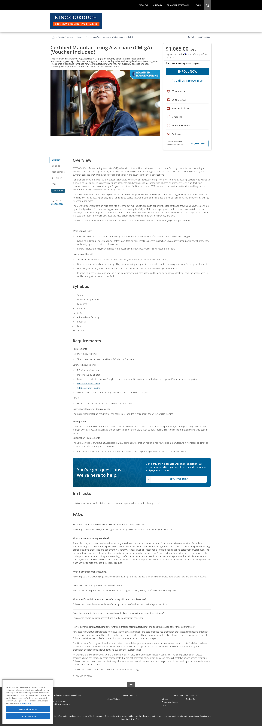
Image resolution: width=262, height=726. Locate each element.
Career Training (113, 699)
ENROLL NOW (187, 71)
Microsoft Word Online (88, 383)
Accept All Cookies (28, 709)
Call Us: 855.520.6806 (199, 37)
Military (165, 699)
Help (164, 705)
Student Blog (191, 699)
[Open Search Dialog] (207, 5)
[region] (27, 701)
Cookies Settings (28, 716)
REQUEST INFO (198, 143)
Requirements (58, 172)
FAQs (54, 184)
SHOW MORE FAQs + (83, 676)
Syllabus (56, 166)
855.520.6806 (57, 204)
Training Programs (65, 37)
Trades (79, 37)
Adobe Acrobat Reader (88, 387)
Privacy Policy (135, 719)
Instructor (57, 178)
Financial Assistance (170, 702)
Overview (56, 160)
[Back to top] (131, 695)
